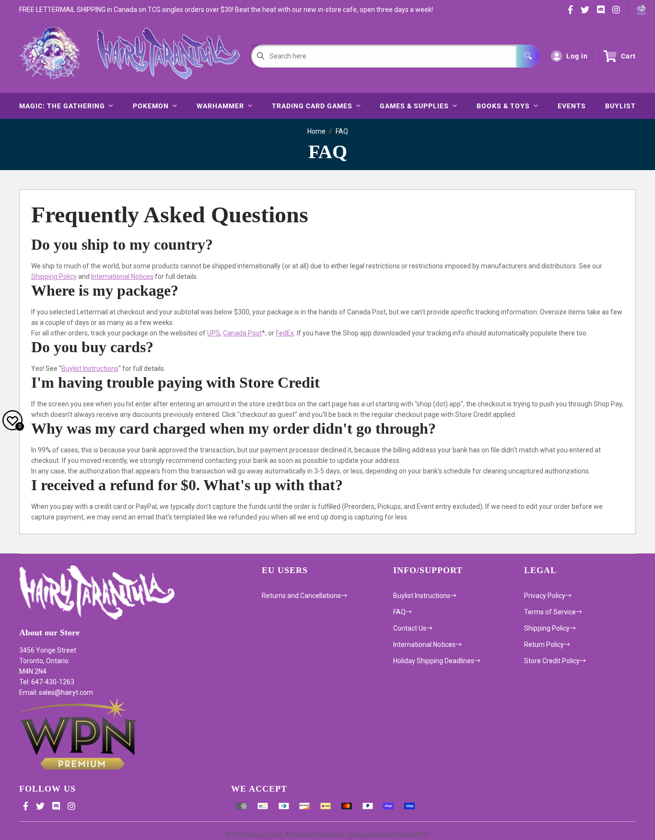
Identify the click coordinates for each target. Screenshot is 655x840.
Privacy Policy (544, 595)
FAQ (342, 131)
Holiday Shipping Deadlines (433, 661)
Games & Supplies (416, 106)
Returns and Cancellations (301, 595)
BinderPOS (412, 835)
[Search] (527, 56)
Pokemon (153, 106)
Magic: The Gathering (64, 106)
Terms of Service (550, 612)
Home (316, 131)
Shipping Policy (54, 276)
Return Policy (544, 644)
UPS (213, 333)
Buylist (620, 106)
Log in (577, 56)
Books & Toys (505, 106)
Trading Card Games (314, 106)
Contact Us (409, 628)
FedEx (285, 333)
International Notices (122, 276)
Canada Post (242, 333)
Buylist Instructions (89, 368)
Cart (628, 56)
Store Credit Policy (552, 661)
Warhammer (222, 106)
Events (572, 106)
